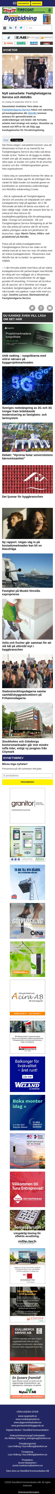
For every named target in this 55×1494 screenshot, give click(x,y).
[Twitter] (32, 308)
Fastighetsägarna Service (16, 109)
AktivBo (32, 113)
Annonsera (36, 3)
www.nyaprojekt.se (27, 1416)
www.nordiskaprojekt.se (27, 1419)
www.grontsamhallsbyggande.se (27, 1425)
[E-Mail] (50, 308)
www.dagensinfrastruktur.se (27, 1422)
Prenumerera (23, 3)
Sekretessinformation (28, 1492)
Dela (6, 140)
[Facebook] (41, 308)
